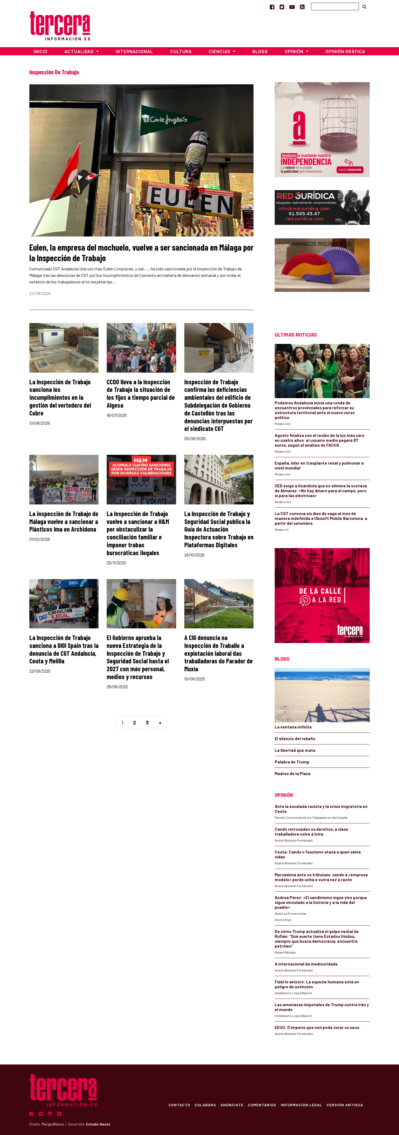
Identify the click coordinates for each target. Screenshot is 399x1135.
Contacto (179, 1104)
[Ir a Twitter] (282, 7)
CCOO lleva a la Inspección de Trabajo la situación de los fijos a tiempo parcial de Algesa (141, 393)
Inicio (40, 51)
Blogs (260, 51)
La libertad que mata (295, 750)
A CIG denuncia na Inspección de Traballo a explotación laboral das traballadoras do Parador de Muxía (218, 653)
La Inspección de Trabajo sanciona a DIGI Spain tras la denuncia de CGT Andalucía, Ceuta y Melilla (64, 649)
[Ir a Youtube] (292, 7)
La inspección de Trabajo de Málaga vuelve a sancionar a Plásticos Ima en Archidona (63, 521)
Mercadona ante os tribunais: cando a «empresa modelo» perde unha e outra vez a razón (321, 877)
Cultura (181, 51)
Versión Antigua (345, 1104)
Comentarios (262, 1104)
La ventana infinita (293, 726)
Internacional (134, 51)
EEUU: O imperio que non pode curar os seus (317, 1027)
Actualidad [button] (79, 51)
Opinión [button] (295, 51)
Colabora (205, 1104)
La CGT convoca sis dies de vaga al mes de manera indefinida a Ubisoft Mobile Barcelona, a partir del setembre (321, 518)
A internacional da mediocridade (306, 963)
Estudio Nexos (98, 1124)
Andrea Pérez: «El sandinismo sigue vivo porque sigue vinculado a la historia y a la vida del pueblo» (321, 902)
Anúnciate (231, 1104)
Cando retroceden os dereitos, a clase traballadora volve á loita (311, 831)
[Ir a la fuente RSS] (302, 7)
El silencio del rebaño (295, 738)
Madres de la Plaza (293, 773)
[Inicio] (59, 25)
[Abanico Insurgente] (322, 275)
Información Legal (301, 1104)
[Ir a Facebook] (272, 7)
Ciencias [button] (220, 51)
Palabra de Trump (292, 761)
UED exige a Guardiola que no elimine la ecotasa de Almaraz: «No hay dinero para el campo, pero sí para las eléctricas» (321, 490)
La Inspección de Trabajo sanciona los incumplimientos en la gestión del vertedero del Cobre (60, 397)
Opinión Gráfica (345, 51)
